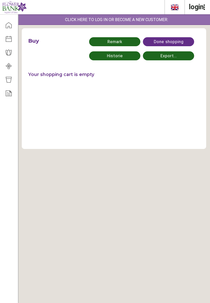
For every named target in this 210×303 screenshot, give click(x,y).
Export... (168, 55)
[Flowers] (10, 54)
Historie (115, 55)
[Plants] (10, 68)
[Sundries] (10, 81)
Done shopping (169, 41)
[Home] (10, 27)
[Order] (10, 95)
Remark (114, 41)
